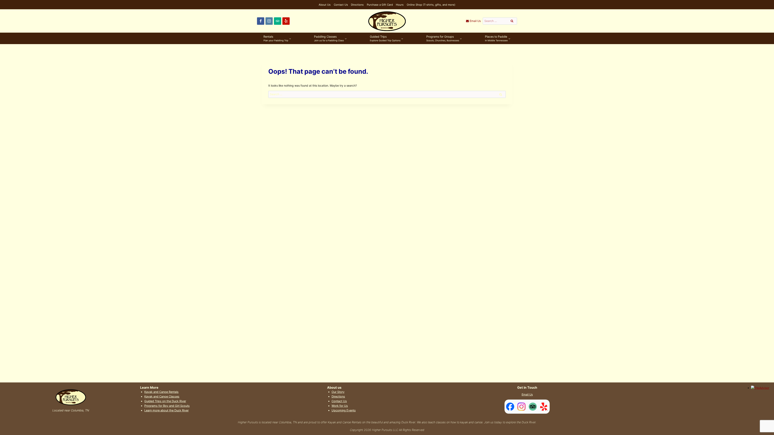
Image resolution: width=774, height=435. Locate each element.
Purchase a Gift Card (380, 4)
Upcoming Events (344, 410)
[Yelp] (286, 21)
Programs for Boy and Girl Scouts (167, 405)
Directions (357, 4)
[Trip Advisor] (277, 21)
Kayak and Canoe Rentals (161, 392)
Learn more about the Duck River (166, 410)
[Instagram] (269, 21)
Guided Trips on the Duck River (165, 401)
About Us (325, 4)
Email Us (527, 394)
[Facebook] (260, 21)
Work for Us (340, 405)
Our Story (338, 392)
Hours (400, 4)
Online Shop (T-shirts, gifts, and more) (431, 4)
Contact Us (341, 4)
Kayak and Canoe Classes (161, 396)
